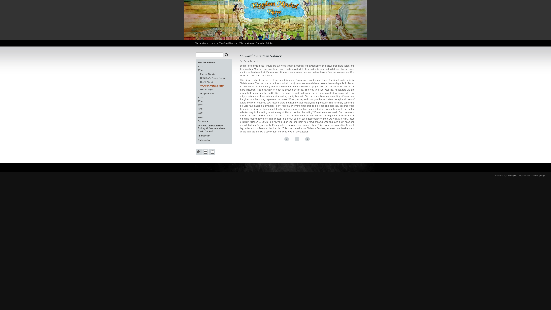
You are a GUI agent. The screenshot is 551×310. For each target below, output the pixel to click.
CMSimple (511, 175)
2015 (200, 97)
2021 (200, 117)
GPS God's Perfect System (213, 78)
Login (542, 175)
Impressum (204, 135)
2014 (241, 43)
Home (212, 43)
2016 (200, 101)
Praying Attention (208, 74)
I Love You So (206, 82)
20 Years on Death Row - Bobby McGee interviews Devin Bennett (211, 128)
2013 (200, 66)
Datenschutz (205, 140)
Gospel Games (207, 93)
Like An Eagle (206, 89)
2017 (200, 105)
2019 (200, 109)
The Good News (227, 43)
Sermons (203, 121)
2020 (200, 113)
